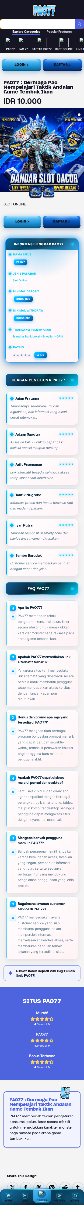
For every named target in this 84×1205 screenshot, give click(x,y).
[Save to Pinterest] (51, 1187)
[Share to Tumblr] (78, 1187)
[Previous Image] (3, 150)
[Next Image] (80, 150)
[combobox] (37, 24)
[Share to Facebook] (25, 1187)
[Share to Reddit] (64, 1187)
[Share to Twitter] (12, 1187)
